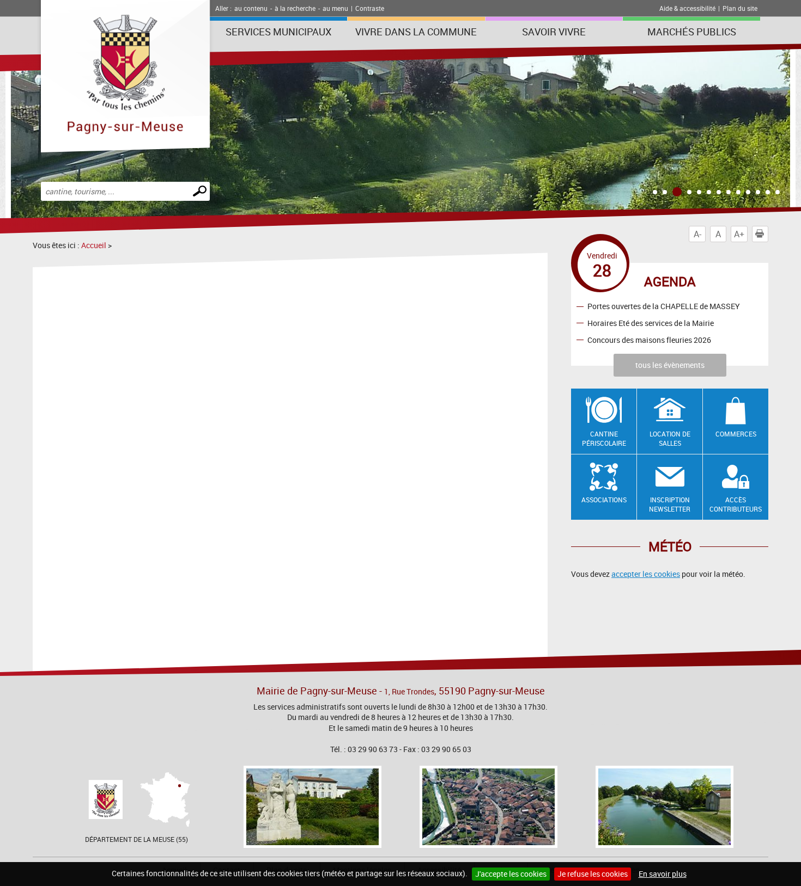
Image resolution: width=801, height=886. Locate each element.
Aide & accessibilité (687, 8)
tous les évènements (670, 365)
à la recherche (295, 8)
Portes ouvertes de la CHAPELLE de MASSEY (663, 306)
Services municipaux (278, 31)
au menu (335, 8)
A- (697, 234)
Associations (604, 499)
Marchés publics (691, 31)
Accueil (93, 245)
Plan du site (740, 8)
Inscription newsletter (669, 504)
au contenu (251, 8)
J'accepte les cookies (511, 874)
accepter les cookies (645, 574)
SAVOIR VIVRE (554, 31)
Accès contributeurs (735, 504)
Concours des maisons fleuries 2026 (649, 340)
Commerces (735, 433)
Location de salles (670, 438)
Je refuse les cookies (592, 874)
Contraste (369, 8)
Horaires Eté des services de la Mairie (650, 323)
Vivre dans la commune (416, 31)
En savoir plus (663, 874)
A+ (739, 234)
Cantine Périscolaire (604, 438)
